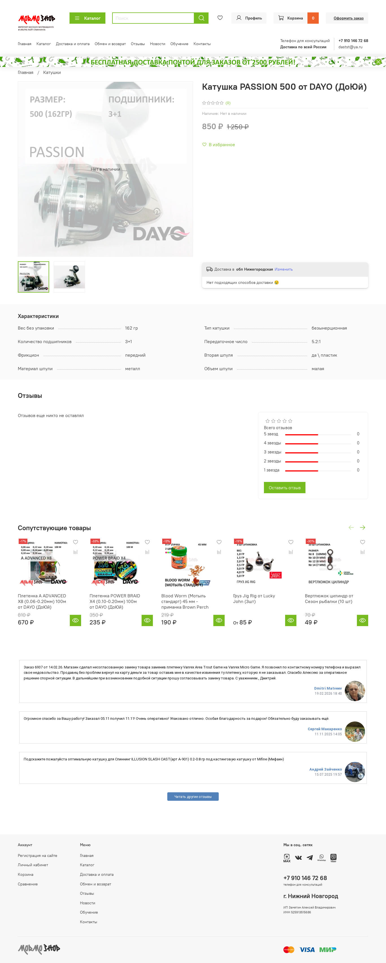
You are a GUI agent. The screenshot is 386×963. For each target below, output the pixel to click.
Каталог (92, 18)
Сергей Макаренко (325, 729)
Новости (157, 43)
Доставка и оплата (73, 43)
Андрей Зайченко (325, 769)
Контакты (202, 43)
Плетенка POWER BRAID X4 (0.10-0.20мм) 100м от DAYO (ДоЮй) (115, 601)
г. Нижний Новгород (310, 896)
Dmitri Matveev (328, 688)
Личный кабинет (33, 864)
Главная (24, 43)
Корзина (25, 874)
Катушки (52, 72)
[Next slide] (184, 169)
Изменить (284, 269)
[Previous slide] (27, 169)
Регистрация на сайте (37, 855)
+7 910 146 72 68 (305, 878)
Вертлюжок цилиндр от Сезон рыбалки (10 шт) (329, 598)
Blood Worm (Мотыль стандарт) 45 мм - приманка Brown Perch (185, 601)
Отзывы (138, 43)
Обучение (179, 43)
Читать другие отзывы (193, 797)
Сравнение (28, 884)
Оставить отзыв (285, 487)
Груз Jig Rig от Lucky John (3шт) (254, 598)
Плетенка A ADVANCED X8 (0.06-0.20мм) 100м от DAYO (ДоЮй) (42, 601)
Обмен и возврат (110, 43)
